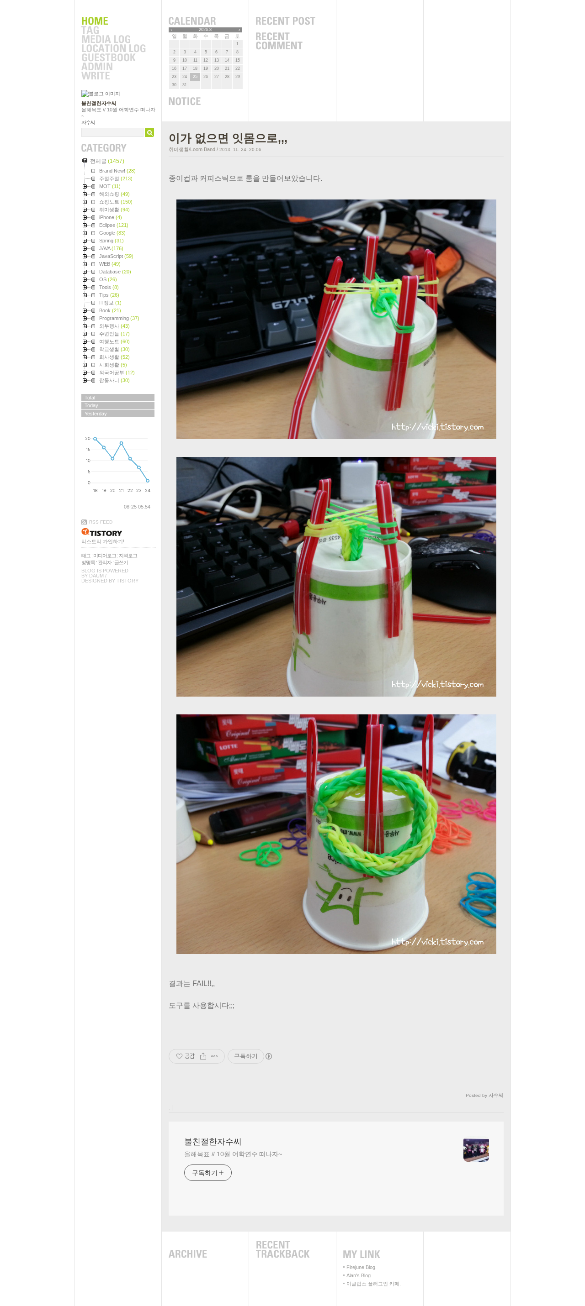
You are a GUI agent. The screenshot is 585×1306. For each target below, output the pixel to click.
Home (113, 21)
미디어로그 (104, 555)
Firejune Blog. (361, 1267)
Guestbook (113, 58)
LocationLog (113, 48)
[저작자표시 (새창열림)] (268, 1056)
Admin (113, 67)
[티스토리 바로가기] (118, 532)
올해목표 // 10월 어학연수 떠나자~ (233, 1154)
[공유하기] (203, 1056)
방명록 (88, 562)
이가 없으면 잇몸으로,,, (228, 137)
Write (113, 76)
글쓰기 (121, 562)
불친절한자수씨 (99, 103)
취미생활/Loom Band (192, 149)
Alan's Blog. (359, 1275)
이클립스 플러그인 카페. (373, 1283)
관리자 (105, 562)
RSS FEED (100, 521)
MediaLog (113, 39)
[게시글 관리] (214, 1056)
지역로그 (128, 555)
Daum (96, 575)
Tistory (127, 580)
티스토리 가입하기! (102, 541)
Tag (113, 30)
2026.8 (205, 29)
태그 (85, 555)
